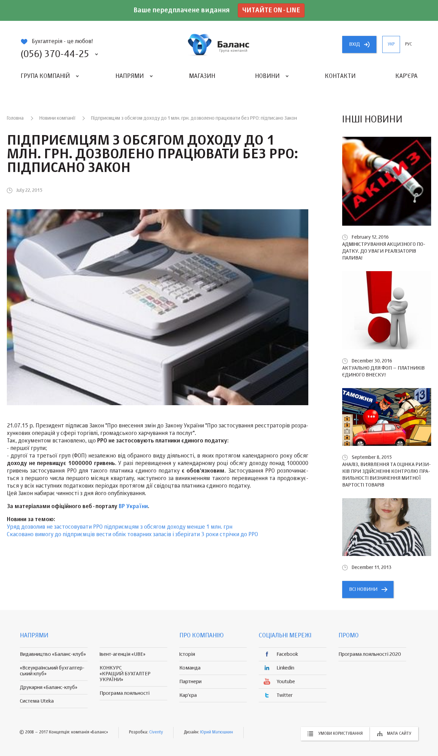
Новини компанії (57, 118)
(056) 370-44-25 (55, 54)
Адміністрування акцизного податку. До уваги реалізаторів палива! (383, 251)
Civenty (156, 732)
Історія (187, 654)
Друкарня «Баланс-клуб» (48, 687)
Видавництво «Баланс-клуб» (53, 654)
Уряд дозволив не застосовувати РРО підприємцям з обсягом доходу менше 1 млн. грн (119, 527)
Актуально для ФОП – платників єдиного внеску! (383, 371)
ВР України (133, 506)
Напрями (129, 76)
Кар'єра (406, 76)
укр (391, 44)
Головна (15, 118)
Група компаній (45, 76)
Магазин (202, 76)
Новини (267, 76)
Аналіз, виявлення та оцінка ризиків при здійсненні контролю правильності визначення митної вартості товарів (386, 475)
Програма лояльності (125, 693)
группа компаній (219, 44)
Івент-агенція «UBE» (122, 654)
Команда (190, 668)
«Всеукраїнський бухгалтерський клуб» (52, 670)
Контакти (340, 76)
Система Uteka (37, 701)
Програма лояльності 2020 (369, 654)
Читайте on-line (271, 10)
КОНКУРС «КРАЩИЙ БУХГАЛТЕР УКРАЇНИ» (125, 673)
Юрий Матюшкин (216, 732)
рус (408, 44)
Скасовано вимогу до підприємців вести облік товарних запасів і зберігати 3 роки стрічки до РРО (132, 535)
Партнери (190, 681)
